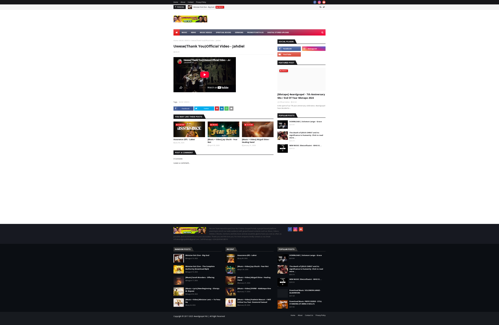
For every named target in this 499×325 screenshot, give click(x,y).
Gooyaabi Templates (210, 321)
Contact (190, 2)
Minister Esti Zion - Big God (203, 7)
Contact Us (309, 315)
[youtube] (324, 2)
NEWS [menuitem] (193, 32)
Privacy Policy (201, 2)
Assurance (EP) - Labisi (184, 139)
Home (175, 2)
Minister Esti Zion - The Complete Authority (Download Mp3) (200, 267)
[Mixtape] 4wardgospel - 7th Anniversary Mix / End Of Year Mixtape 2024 (301, 96)
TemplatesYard (195, 321)
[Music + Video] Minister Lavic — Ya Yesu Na (202, 300)
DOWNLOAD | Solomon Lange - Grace (305, 121)
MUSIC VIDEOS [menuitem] (206, 32)
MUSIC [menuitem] (184, 32)
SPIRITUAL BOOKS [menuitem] (223, 32)
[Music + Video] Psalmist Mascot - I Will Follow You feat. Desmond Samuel (254, 300)
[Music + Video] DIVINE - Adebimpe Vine (254, 288)
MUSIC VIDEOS (184, 40)
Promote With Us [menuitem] (255, 32)
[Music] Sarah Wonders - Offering (199, 277)
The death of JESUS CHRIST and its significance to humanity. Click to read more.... (306, 135)
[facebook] (314, 2)
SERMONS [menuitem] (239, 32)
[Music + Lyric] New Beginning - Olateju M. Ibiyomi (202, 289)
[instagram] (319, 2)
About (183, 2)
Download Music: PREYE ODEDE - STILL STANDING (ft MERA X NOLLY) (305, 302)
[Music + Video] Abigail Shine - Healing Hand (256, 140)
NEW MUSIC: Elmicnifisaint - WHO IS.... (305, 145)
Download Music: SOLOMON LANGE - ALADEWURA (305, 291)
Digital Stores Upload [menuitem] (278, 32)
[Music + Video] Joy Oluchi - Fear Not (222, 140)
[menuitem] (176, 32)
